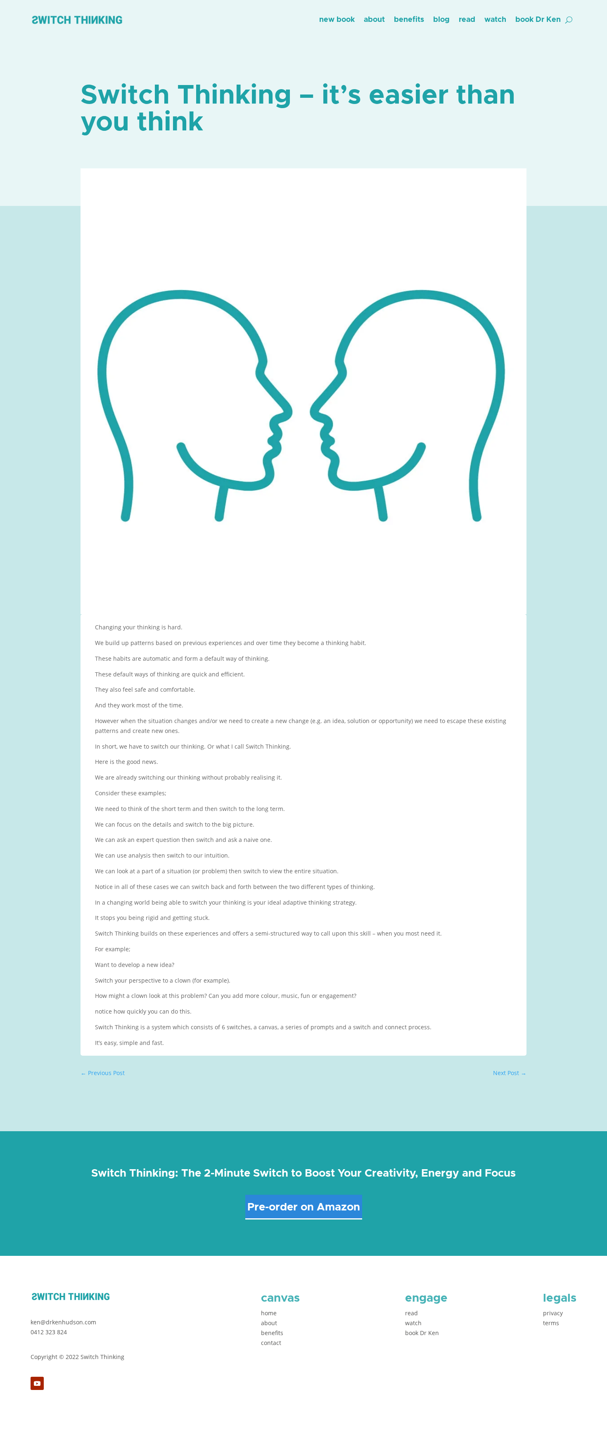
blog (441, 20)
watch (495, 20)
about (374, 20)
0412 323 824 (49, 1332)
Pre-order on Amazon (303, 1207)
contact (271, 1343)
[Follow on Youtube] (37, 1383)
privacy (553, 1313)
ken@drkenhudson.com (63, 1322)
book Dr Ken (538, 20)
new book (337, 20)
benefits (409, 20)
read (467, 20)
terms (551, 1323)
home (269, 1313)
